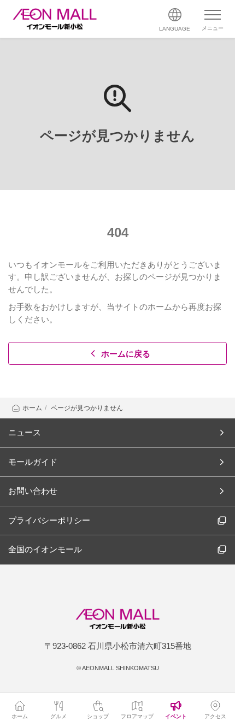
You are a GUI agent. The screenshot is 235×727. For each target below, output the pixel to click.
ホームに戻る (125, 353)
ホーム (32, 408)
